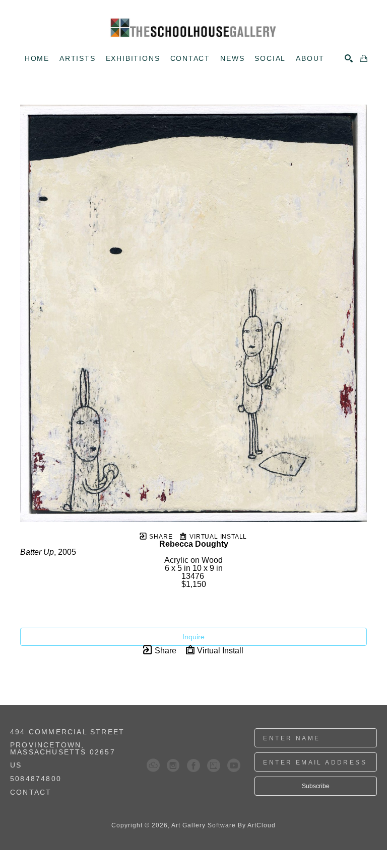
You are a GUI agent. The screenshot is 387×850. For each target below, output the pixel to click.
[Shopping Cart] (363, 58)
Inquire (193, 637)
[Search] (349, 58)
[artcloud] (153, 765)
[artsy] (213, 765)
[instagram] (173, 765)
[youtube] (233, 765)
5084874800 (35, 779)
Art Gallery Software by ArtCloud (223, 825)
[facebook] (193, 765)
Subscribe (316, 786)
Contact (30, 792)
